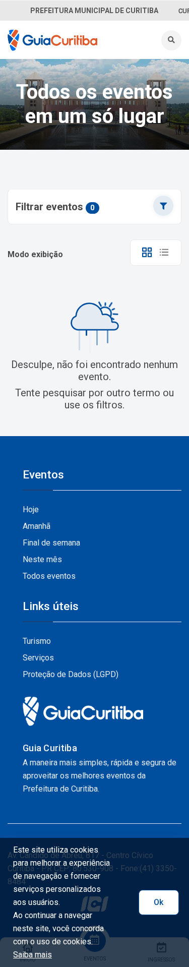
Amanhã (36, 526)
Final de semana (51, 543)
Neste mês (42, 559)
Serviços (38, 657)
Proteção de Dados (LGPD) (70, 674)
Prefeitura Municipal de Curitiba (94, 11)
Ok (158, 902)
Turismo (37, 641)
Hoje (31, 509)
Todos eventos (49, 576)
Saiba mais (32, 954)
